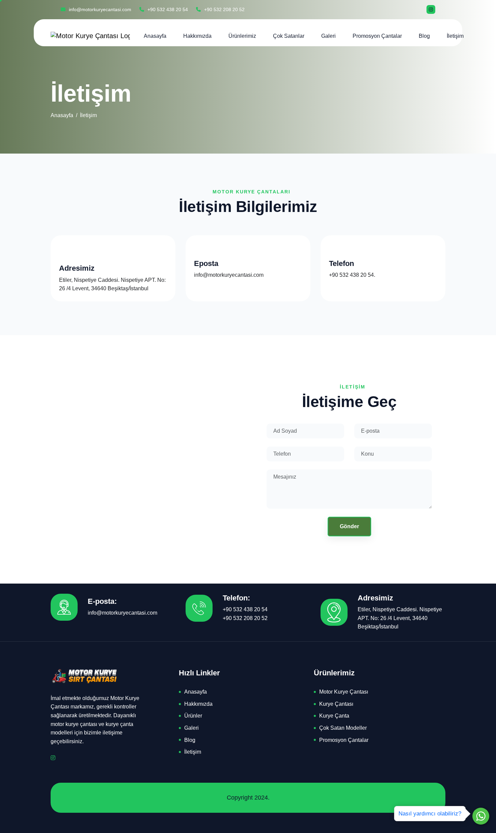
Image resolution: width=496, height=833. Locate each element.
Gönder (349, 526)
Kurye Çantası (336, 704)
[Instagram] (430, 9)
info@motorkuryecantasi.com (99, 9)
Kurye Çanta (334, 716)
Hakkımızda (197, 36)
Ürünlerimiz (242, 36)
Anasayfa (155, 36)
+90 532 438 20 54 (167, 9)
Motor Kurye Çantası (343, 692)
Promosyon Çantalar (377, 36)
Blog (424, 36)
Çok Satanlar (288, 36)
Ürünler (193, 716)
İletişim (455, 36)
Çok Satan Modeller (343, 728)
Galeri (328, 36)
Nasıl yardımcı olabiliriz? (429, 813)
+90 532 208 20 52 (224, 9)
